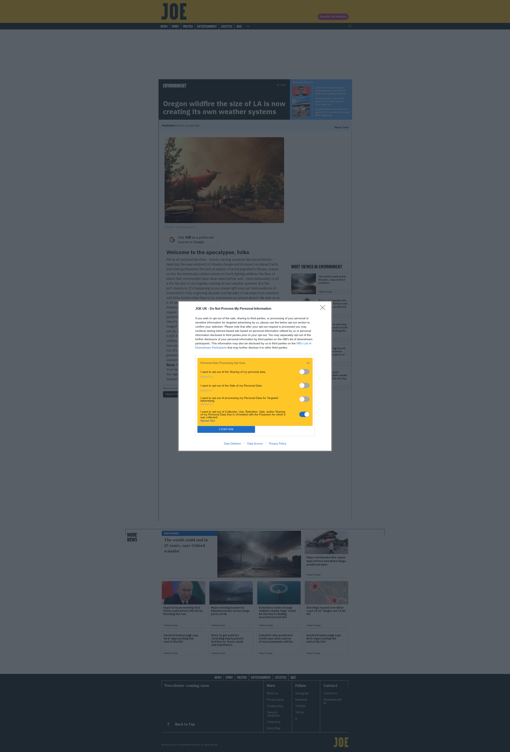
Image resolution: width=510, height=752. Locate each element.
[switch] (304, 371)
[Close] (324, 309)
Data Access (255, 443)
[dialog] (255, 376)
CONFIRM (226, 429)
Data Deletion (232, 443)
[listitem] (255, 363)
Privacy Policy (277, 443)
